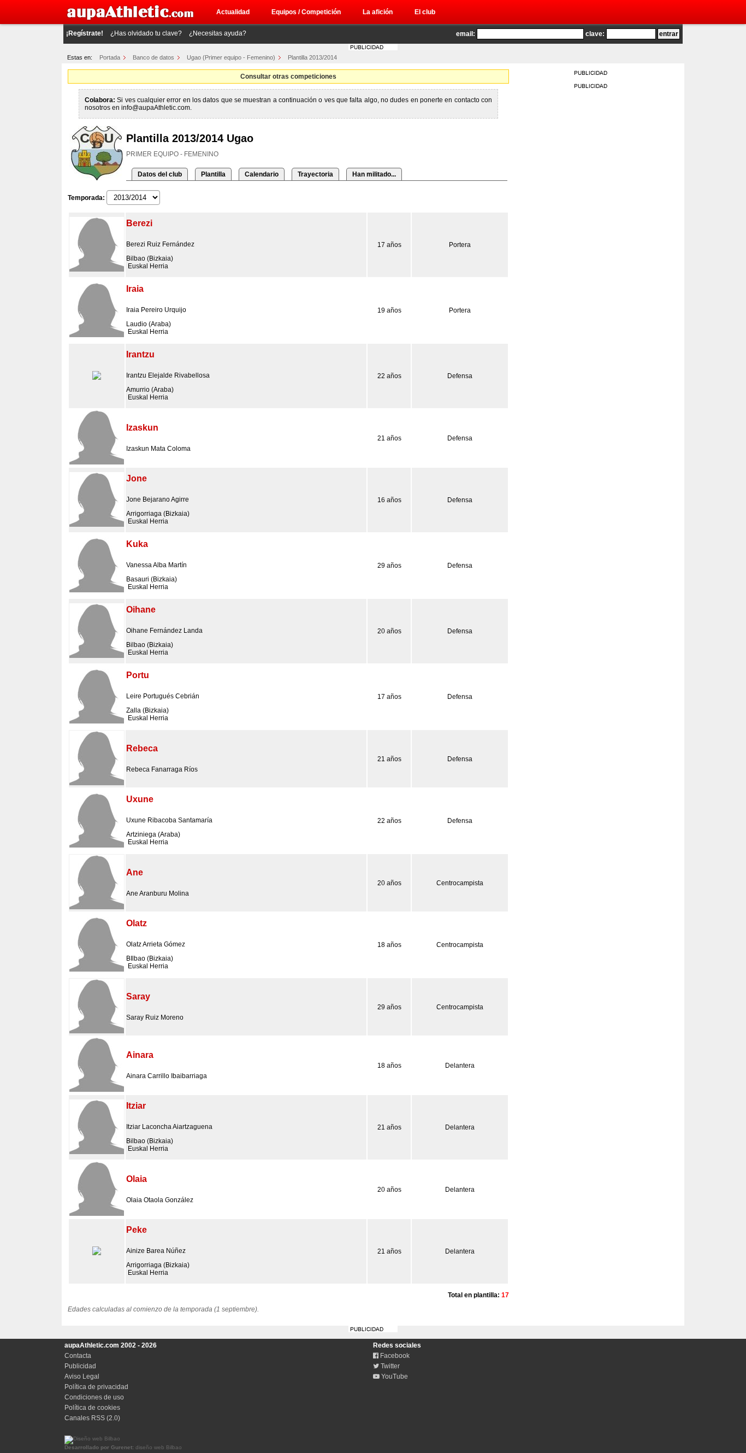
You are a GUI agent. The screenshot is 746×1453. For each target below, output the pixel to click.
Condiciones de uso (94, 1397)
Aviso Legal (81, 1376)
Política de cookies (92, 1407)
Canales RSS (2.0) (92, 1418)
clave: (595, 34)
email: (465, 34)
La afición (378, 12)
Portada (109, 57)
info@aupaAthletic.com (155, 107)
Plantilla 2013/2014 (312, 57)
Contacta (77, 1356)
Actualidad (233, 12)
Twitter (389, 1366)
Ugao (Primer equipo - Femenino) (231, 57)
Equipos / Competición (306, 12)
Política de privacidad (96, 1387)
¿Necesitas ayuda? (217, 33)
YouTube (394, 1376)
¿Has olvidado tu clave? (146, 33)
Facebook (394, 1356)
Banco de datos (153, 57)
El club (425, 12)
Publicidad (80, 1366)
